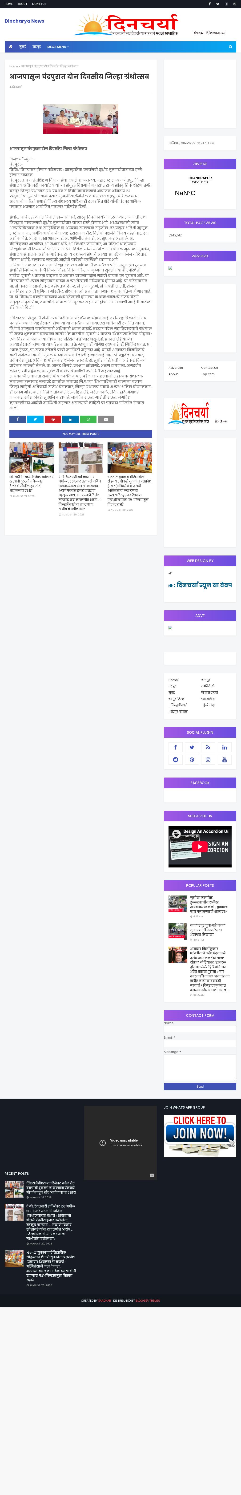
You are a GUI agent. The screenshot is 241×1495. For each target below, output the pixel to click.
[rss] (208, 747)
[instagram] (226, 4)
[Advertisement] (200, 93)
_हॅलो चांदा (208, 705)
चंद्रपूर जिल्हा (177, 699)
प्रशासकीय (208, 699)
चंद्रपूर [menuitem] (36, 47)
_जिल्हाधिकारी (178, 705)
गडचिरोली (207, 686)
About (22, 4)
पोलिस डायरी (209, 692)
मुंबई (172, 692)
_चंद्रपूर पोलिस (178, 711)
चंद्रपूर (200, 189)
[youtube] (225, 760)
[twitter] (218, 4)
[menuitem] (10, 47)
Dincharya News (24, 21)
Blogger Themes (148, 1301)
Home (9, 4)
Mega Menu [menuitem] (56, 47)
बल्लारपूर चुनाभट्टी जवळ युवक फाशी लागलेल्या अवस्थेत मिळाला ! (207, 930)
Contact (39, 4)
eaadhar (104, 1301)
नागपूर (205, 680)
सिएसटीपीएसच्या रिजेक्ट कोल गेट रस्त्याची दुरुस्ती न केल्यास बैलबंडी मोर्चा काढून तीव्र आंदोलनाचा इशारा (31, 484)
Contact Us (209, 367)
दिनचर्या (16, 87)
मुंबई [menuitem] (22, 47)
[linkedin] (225, 747)
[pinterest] (234, 4)
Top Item (208, 374)
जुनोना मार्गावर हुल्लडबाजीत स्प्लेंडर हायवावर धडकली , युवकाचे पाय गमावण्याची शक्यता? (209, 904)
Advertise (176, 367)
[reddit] (176, 760)
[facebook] (209, 4)
